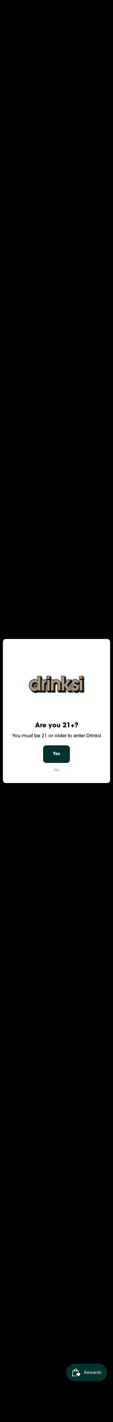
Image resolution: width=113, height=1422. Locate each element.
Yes (56, 754)
